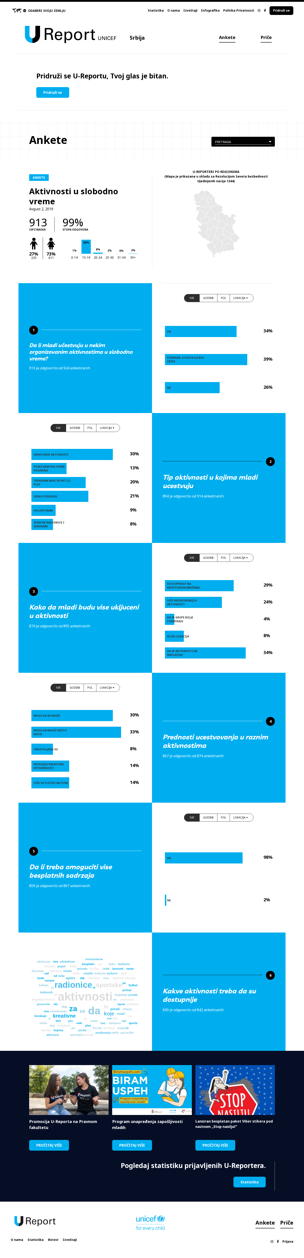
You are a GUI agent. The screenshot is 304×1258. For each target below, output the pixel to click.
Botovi (53, 1240)
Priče (266, 37)
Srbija (137, 37)
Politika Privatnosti (238, 10)
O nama (173, 10)
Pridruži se (281, 10)
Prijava (287, 1241)
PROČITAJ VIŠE (49, 1145)
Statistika (156, 10)
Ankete (227, 37)
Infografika (210, 10)
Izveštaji (190, 10)
